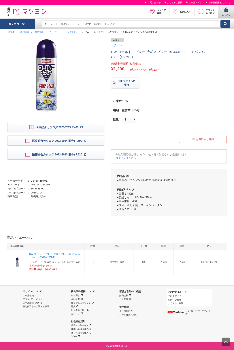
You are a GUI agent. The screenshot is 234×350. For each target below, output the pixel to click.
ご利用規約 (28, 295)
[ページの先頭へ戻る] (226, 342)
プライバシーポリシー (34, 299)
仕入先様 (123, 299)
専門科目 (24, 32)
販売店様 (123, 295)
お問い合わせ (154, 2)
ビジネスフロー (78, 310)
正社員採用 (124, 311)
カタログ (75, 313)
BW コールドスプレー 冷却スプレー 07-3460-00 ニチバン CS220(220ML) (54, 256)
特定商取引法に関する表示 (36, 306)
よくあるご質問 (174, 2)
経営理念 (75, 295)
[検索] (225, 24)
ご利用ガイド (195, 2)
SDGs (74, 336)
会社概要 (75, 299)
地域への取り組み (80, 329)
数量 (116, 119)
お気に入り (185, 11)
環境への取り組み (80, 325)
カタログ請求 (161, 11)
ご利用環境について (33, 303)
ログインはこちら (126, 158)
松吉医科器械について (219, 2)
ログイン (226, 15)
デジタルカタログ (210, 11)
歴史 (73, 306)
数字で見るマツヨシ (81, 303)
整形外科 (39, 32)
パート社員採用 (127, 314)
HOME (11, 32)
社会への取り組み (80, 333)
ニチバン (116, 45)
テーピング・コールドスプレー (64, 32)
